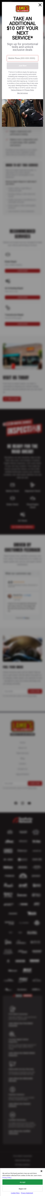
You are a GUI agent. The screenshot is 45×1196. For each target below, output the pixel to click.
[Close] (40, 4)
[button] (41, 1171)
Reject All (22, 1188)
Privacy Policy (29, 90)
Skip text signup (22, 93)
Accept (22, 1182)
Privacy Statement (27, 1193)
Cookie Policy (15, 1193)
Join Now (23, 66)
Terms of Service (16, 90)
